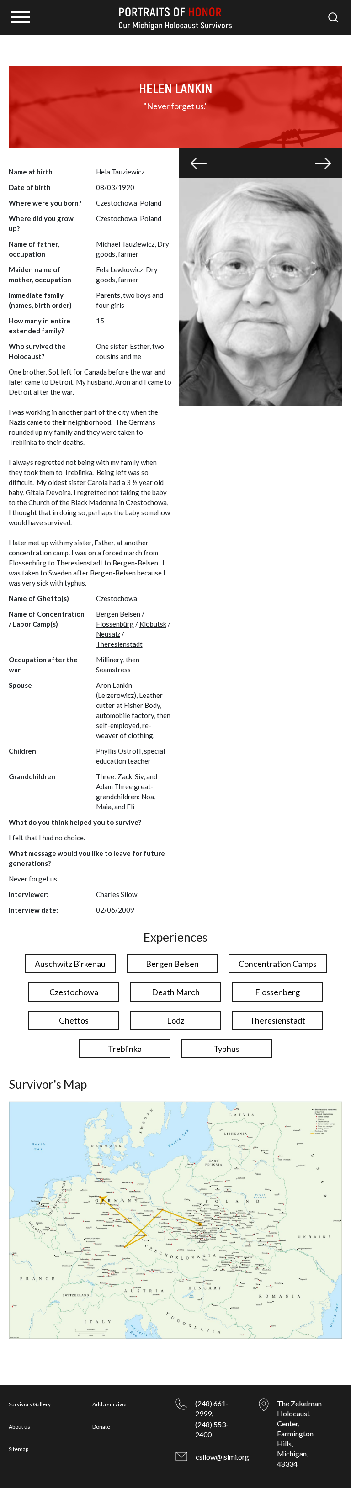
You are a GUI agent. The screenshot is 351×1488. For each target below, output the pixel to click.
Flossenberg (277, 992)
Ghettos (74, 1020)
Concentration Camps (278, 964)
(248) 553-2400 (212, 1429)
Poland (150, 203)
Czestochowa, (117, 203)
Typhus (226, 1049)
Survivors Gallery (30, 1404)
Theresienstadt (119, 644)
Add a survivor (110, 1404)
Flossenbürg (115, 624)
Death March (176, 992)
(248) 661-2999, (212, 1408)
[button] (199, 163)
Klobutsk (152, 624)
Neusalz (108, 634)
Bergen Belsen (118, 614)
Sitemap (18, 1449)
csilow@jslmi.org (222, 1456)
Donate (101, 1426)
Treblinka (125, 1049)
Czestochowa (116, 598)
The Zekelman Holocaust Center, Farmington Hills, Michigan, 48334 (299, 1433)
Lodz (175, 1020)
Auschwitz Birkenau (70, 964)
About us (19, 1426)
